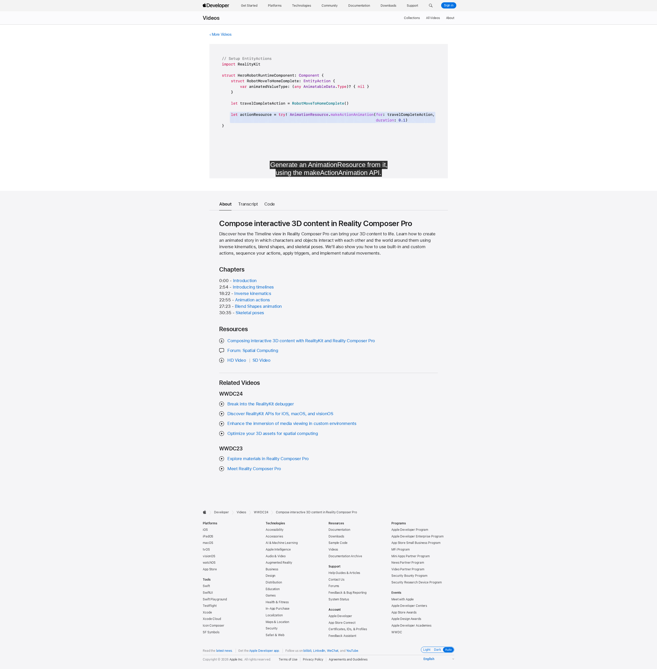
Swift (206, 586)
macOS (208, 543)
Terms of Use (288, 659)
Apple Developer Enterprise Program (417, 536)
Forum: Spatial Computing (252, 350)
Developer (221, 512)
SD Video (261, 360)
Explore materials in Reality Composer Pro (268, 458)
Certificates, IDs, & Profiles (347, 629)
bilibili (307, 651)
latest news (224, 651)
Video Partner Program (407, 569)
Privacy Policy (313, 659)
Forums (333, 586)
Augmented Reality (279, 562)
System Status (338, 599)
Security (272, 628)
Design (270, 576)
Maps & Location (277, 622)
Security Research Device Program (416, 582)
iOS (205, 530)
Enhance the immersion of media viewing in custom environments (291, 423)
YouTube (352, 651)
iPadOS (208, 536)
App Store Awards (404, 612)
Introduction (245, 280)
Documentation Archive (345, 556)
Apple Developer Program (409, 530)
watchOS (209, 562)
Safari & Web (275, 635)
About (450, 18)
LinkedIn (319, 651)
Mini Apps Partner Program (410, 556)
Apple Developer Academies (411, 625)
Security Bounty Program (409, 576)
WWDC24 (261, 512)
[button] (431, 5)
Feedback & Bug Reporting (347, 592)
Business (272, 569)
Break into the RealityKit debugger (260, 403)
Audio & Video (275, 556)
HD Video (236, 360)
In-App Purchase (277, 608)
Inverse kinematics (252, 293)
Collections (412, 18)
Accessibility (274, 530)
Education (273, 589)
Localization (274, 615)
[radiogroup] (437, 650)
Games (270, 595)
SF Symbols (211, 632)
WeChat (332, 651)
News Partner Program (407, 562)
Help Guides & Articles (344, 573)
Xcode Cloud (212, 619)
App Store (210, 569)
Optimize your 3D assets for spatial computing (272, 433)
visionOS (209, 556)
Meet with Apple (402, 599)
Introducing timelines (253, 287)
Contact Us (336, 579)
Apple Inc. (236, 659)
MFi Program (400, 549)
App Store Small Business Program (415, 543)
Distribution (274, 582)
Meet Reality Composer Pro (254, 468)
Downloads (336, 536)
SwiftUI (208, 592)
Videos (211, 18)
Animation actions (252, 299)
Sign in (448, 5)
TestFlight (210, 606)
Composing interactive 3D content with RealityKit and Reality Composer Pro (301, 340)
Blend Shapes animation (258, 306)
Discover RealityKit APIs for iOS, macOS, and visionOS (280, 413)
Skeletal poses (250, 312)
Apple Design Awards (406, 619)
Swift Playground (215, 599)
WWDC (396, 632)
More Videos (221, 34)
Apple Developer (340, 616)
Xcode (207, 612)
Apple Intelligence (278, 549)
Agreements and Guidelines (348, 659)
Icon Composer (213, 625)
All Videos (433, 18)
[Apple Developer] (217, 5)
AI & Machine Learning (281, 543)
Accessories (274, 536)
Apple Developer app (264, 651)
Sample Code (337, 543)
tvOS (206, 549)
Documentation (339, 530)
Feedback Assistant (342, 636)
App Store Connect (341, 623)
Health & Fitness (277, 602)
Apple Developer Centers (409, 606)
